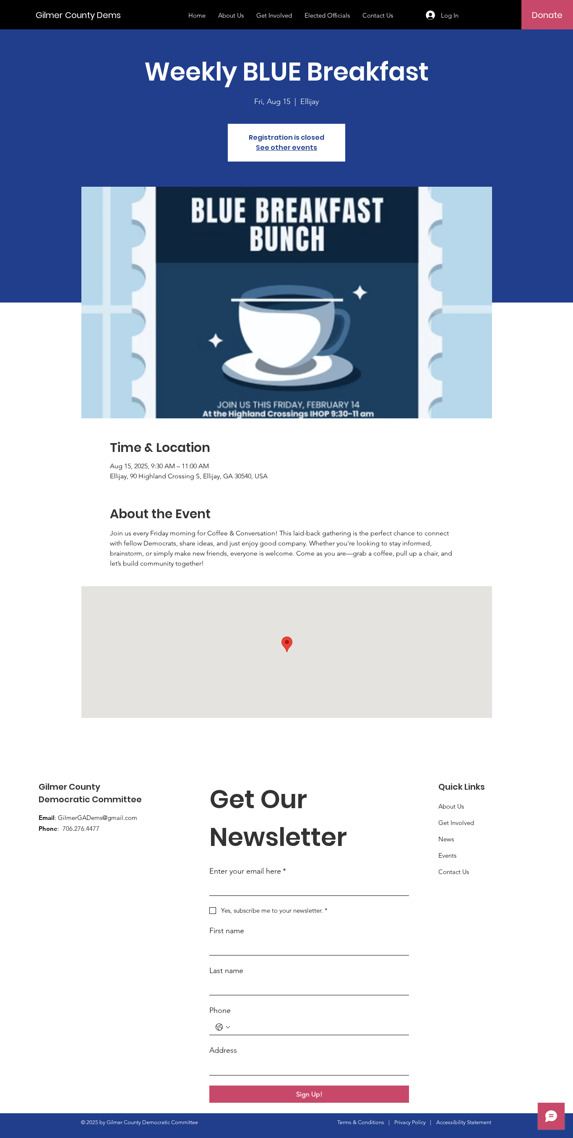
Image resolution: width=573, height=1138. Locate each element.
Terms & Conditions (360, 1122)
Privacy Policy (410, 1122)
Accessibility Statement (463, 1122)
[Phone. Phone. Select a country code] (222, 1027)
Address (223, 1050)
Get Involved (456, 823)
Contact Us (453, 872)
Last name (226, 970)
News (446, 839)
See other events (286, 147)
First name (226, 930)
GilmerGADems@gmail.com (97, 818)
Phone (220, 1010)
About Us (451, 806)
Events (447, 855)
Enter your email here (247, 871)
